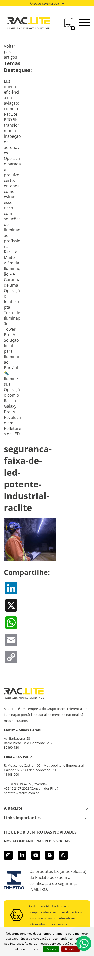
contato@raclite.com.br (21, 793)
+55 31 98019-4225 (17, 784)
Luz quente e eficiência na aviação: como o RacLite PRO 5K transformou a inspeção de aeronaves (12, 117)
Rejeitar (70, 949)
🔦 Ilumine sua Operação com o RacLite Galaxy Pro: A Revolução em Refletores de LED (12, 403)
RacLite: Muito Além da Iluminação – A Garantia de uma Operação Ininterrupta (12, 279)
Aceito (51, 949)
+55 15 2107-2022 (16, 788)
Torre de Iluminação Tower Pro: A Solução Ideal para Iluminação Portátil (12, 340)
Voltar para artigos (10, 51)
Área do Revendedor (44, 3)
